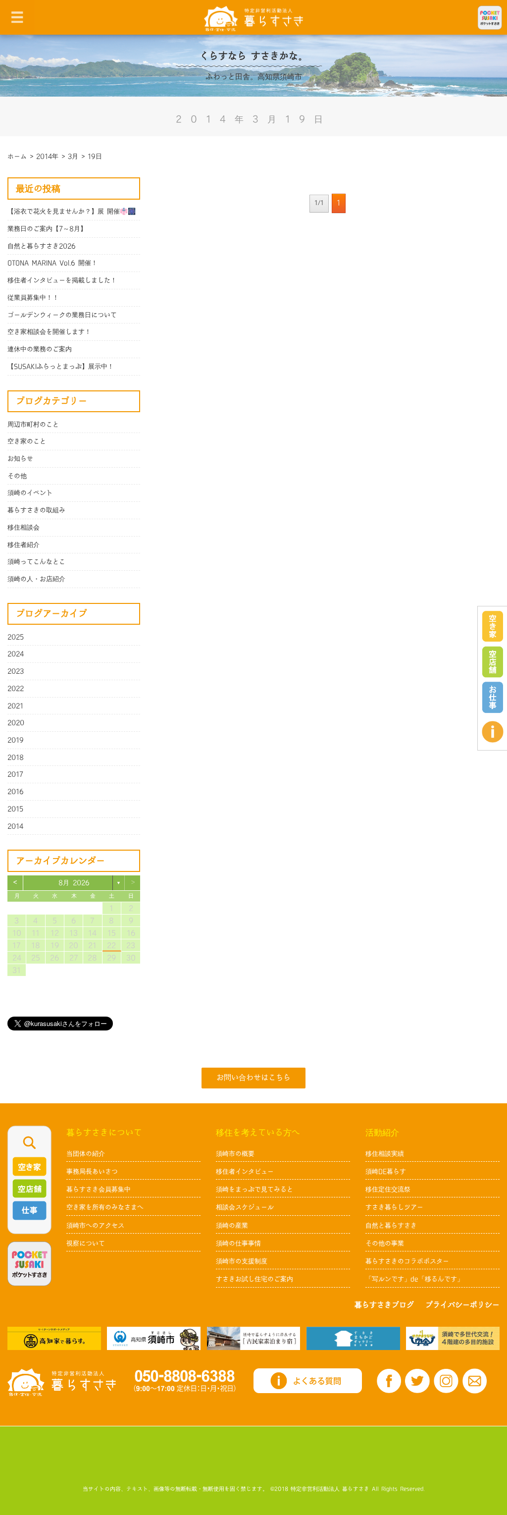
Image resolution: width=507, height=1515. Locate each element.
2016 (15, 791)
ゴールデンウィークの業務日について (62, 315)
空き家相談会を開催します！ (49, 331)
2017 (15, 774)
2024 (15, 653)
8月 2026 (74, 882)
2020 (15, 722)
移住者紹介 (23, 544)
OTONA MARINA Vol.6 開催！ (52, 263)
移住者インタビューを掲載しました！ (62, 280)
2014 (15, 826)
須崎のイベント (29, 492)
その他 (17, 476)
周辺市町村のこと (33, 424)
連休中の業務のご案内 (39, 349)
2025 (15, 637)
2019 (15, 740)
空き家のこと (26, 441)
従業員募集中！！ (33, 297)
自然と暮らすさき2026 (41, 246)
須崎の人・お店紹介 (36, 579)
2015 (15, 809)
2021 (15, 706)
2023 (15, 671)
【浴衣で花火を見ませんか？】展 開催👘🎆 (71, 211)
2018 (15, 757)
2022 (15, 688)
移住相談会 (23, 527)
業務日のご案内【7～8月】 (47, 228)
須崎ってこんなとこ (36, 561)
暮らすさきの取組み (36, 510)
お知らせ (20, 458)
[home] (253, 18)
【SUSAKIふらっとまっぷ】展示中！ (60, 366)
